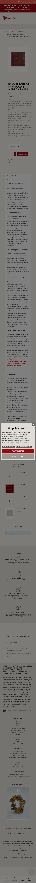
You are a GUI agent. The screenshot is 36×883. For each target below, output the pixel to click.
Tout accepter (18, 451)
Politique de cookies (8, 446)
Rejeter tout (18, 456)
